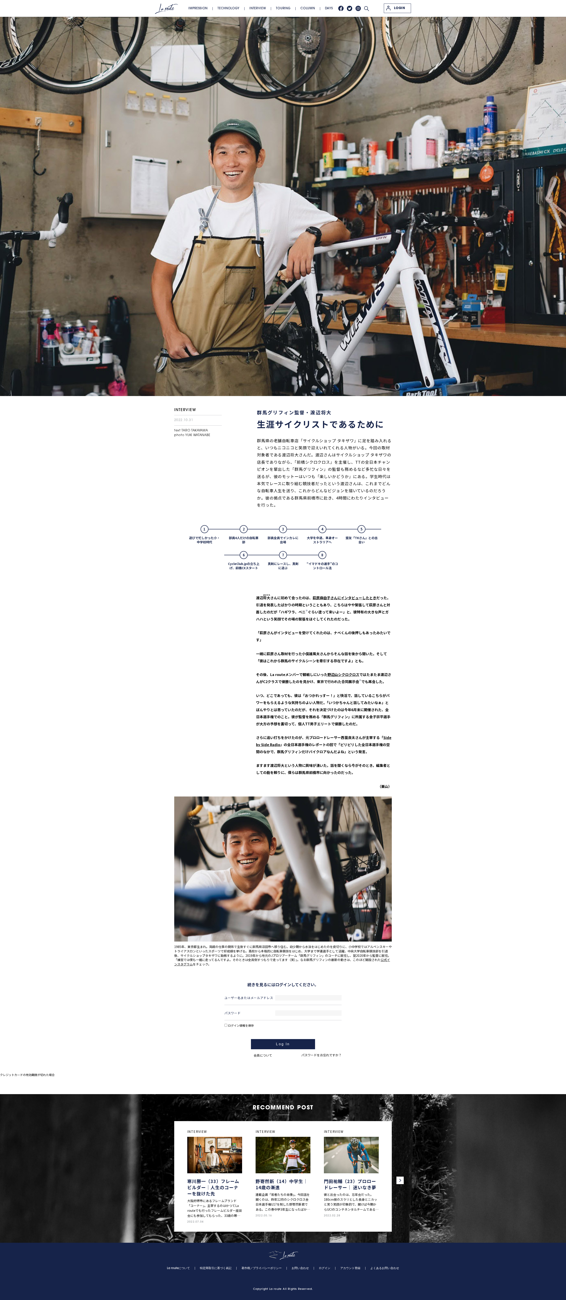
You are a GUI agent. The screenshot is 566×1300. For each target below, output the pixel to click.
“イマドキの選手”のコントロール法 (322, 565)
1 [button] (306, 610)
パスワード (232, 1013)
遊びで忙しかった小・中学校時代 (204, 540)
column (307, 8)
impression (198, 8)
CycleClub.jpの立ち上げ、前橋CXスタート (243, 565)
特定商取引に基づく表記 (215, 1268)
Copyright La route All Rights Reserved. (283, 1289)
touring (283, 8)
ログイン (324, 1268)
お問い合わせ (300, 1268)
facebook (341, 8)
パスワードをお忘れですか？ (321, 1055)
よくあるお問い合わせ (384, 1268)
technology (228, 8)
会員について (263, 1055)
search (366, 8)
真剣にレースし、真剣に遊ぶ (283, 565)
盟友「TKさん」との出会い (362, 540)
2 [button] (359, 680)
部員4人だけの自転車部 (243, 540)
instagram (358, 8)
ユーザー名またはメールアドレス (248, 998)
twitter (349, 8)
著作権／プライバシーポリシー (261, 1268)
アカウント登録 (350, 1268)
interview (257, 8)
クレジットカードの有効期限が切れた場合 (27, 1075)
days (329, 8)
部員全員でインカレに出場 (283, 540)
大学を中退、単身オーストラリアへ (322, 540)
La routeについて (178, 1268)
